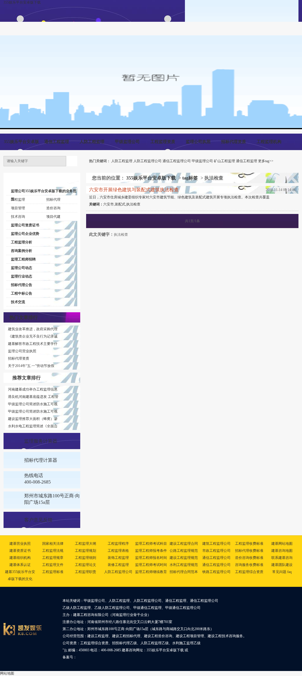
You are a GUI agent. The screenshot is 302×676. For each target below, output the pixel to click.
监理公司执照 (198, 141)
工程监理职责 (85, 572)
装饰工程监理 (118, 558)
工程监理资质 (162, 141)
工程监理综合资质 (249, 572)
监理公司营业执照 (22, 351)
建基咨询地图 (282, 551)
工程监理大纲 (85, 544)
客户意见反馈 (38, 519)
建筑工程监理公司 (216, 544)
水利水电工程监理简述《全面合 (33, 426)
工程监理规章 (52, 558)
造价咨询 (53, 208)
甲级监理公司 (127, 141)
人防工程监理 (92, 141)
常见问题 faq (282, 572)
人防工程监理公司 (147, 161)
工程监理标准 (52, 572)
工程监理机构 (269, 141)
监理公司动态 (21, 268)
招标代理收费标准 (249, 551)
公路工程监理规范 (184, 551)
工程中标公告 (21, 293)
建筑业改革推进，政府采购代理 (33, 329)
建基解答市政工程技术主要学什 (33, 344)
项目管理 (18, 208)
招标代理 (53, 199)
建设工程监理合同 (184, 544)
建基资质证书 (20, 551)
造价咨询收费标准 (249, 558)
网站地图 (7, 673)
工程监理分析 (21, 242)
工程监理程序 (118, 544)
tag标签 (190, 177)
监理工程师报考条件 (151, 551)
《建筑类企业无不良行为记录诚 (33, 336)
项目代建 (53, 217)
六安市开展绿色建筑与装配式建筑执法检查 (134, 189)
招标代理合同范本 (184, 572)
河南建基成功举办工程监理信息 (33, 389)
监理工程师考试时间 (151, 565)
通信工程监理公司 (177, 161)
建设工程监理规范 (184, 558)
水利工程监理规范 (184, 565)
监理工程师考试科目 (151, 544)
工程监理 (18, 199)
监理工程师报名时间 (151, 558)
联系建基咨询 (282, 558)
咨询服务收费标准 (249, 565)
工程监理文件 (52, 565)
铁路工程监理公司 (216, 572)
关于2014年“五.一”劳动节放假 (31, 366)
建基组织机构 (20, 558)
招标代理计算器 (40, 460)
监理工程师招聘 (23, 259)
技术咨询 (18, 217)
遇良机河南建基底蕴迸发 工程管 (33, 397)
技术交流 (18, 302)
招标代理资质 (233, 141)
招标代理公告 (21, 285)
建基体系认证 (20, 565)
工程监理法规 (52, 551)
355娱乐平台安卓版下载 (22, 2)
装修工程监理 (118, 565)
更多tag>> (265, 161)
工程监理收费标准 (249, 544)
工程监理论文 (85, 565)
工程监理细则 (85, 558)
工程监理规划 (85, 551)
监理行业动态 (21, 276)
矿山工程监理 (224, 161)
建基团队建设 (282, 565)
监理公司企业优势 (25, 234)
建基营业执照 (20, 544)
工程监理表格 (118, 551)
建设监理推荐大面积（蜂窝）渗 (33, 419)
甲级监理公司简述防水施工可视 (33, 404)
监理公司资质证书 (25, 225)
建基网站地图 (282, 544)
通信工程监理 (56, 141)
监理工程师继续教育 (151, 572)
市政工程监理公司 (216, 551)
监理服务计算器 (40, 441)
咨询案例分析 (21, 251)
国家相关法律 (52, 544)
